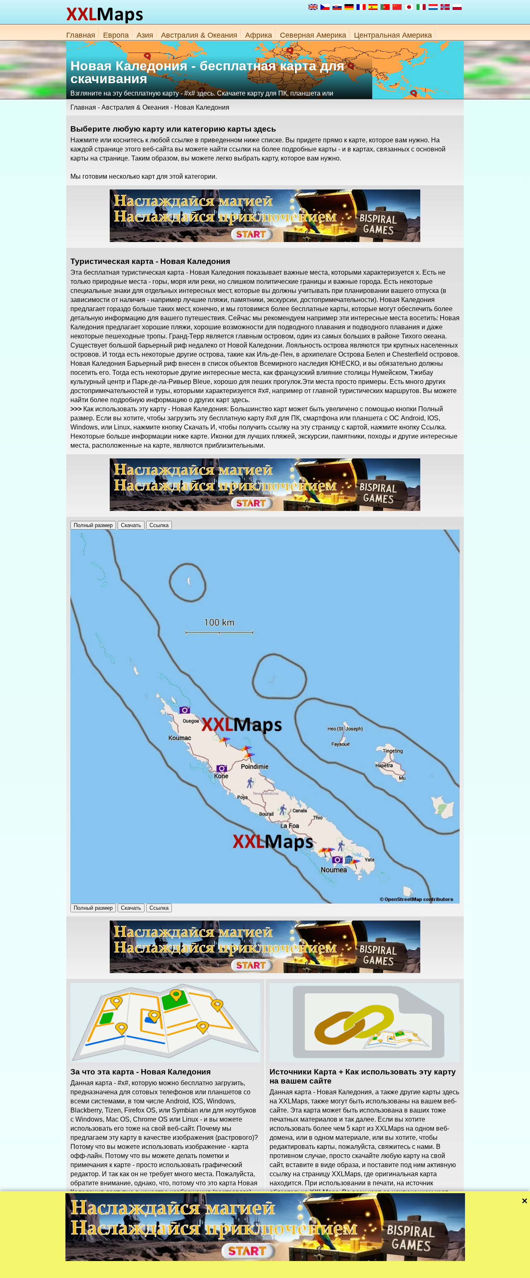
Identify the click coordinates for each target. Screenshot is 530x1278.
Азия (145, 35)
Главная (80, 35)
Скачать (131, 525)
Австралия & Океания (199, 35)
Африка (258, 35)
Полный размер (93, 525)
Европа (116, 35)
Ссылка (159, 525)
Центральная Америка (393, 35)
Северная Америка (313, 35)
